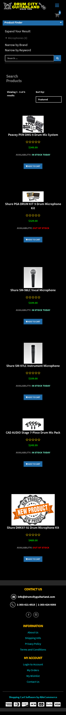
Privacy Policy (33, 643)
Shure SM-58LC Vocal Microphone (33, 290)
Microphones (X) (17, 38)
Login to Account (33, 664)
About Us (33, 632)
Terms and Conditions (33, 649)
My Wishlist (33, 676)
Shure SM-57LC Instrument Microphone (33, 366)
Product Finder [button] (13, 22)
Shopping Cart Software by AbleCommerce (33, 697)
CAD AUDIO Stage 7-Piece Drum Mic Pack (33, 432)
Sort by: (40, 92)
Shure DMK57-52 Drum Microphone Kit (33, 528)
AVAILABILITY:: (23, 154)
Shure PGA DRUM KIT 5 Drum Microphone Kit (33, 206)
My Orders (33, 670)
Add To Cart (34, 166)
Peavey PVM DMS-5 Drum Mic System (33, 135)
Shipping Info (33, 638)
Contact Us (33, 681)
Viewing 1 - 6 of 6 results (16, 93)
